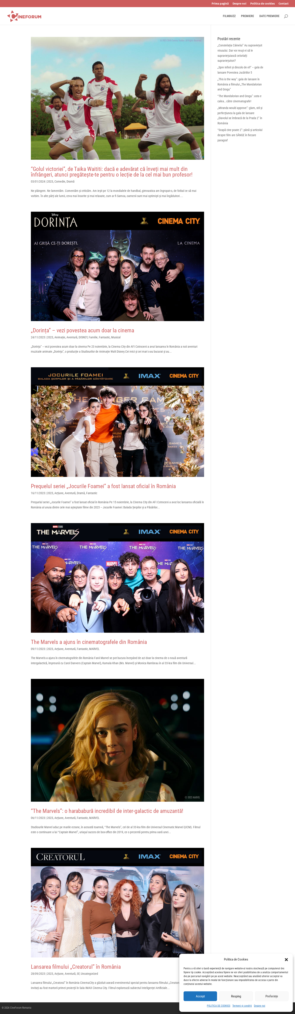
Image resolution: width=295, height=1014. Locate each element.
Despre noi (259, 1005)
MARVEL (94, 649)
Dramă (71, 181)
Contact (284, 3)
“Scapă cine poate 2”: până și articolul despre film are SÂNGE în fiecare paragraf (239, 135)
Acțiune (58, 493)
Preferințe (271, 996)
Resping (236, 996)
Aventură (72, 337)
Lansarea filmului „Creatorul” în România (76, 967)
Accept (200, 996)
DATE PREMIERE (269, 16)
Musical (116, 337)
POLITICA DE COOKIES (218, 1005)
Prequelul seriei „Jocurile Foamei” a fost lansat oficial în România (103, 486)
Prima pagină (220, 3)
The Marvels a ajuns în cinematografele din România (89, 642)
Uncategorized (89, 973)
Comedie (59, 181)
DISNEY (83, 337)
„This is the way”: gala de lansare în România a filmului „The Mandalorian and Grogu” (239, 84)
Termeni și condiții (242, 1005)
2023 (50, 181)
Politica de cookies (262, 3)
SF (78, 973)
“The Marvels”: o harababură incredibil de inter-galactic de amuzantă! (107, 811)
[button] (286, 959)
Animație (59, 337)
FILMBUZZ (229, 16)
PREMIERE (247, 16)
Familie (93, 337)
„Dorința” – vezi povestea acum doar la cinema (82, 330)
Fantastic (104, 337)
